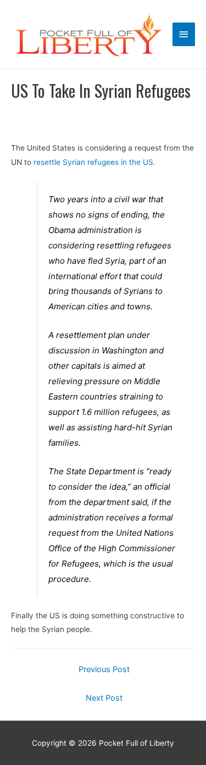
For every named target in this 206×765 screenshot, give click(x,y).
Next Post (104, 698)
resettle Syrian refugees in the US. (94, 162)
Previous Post (104, 669)
